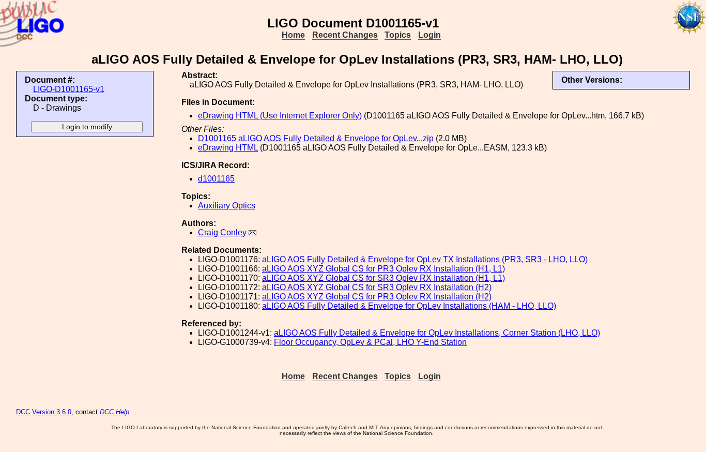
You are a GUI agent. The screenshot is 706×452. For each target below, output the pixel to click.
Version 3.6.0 (51, 412)
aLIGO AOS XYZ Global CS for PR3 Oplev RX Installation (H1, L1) (383, 268)
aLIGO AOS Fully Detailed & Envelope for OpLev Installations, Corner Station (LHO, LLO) (437, 332)
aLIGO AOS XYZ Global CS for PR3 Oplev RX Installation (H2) (377, 296)
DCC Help (114, 412)
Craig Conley (222, 232)
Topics (398, 35)
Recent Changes (345, 35)
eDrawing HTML (228, 147)
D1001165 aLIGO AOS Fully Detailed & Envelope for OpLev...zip (316, 138)
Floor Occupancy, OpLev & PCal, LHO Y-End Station (370, 342)
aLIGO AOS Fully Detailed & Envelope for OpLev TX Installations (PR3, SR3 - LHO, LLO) (425, 259)
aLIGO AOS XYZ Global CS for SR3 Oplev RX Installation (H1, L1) (383, 278)
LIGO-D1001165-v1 (68, 89)
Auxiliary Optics (226, 205)
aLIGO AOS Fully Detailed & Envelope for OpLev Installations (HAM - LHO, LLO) (409, 306)
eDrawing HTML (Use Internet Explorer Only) (280, 115)
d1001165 (216, 178)
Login (429, 35)
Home (293, 35)
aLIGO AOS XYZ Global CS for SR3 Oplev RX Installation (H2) (377, 287)
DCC (23, 412)
